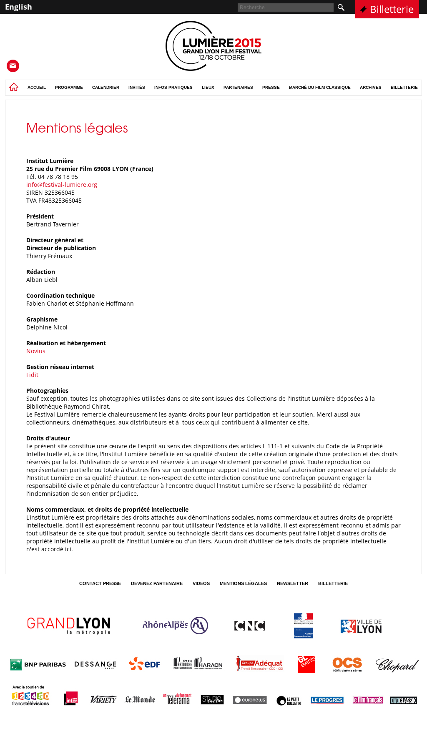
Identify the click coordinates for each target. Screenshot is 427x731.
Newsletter (292, 583)
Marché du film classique (320, 87)
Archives (371, 87)
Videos (201, 583)
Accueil (37, 87)
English (18, 7)
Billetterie (392, 9)
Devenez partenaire (157, 583)
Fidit (32, 375)
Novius (35, 351)
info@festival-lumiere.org (61, 184)
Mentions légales (243, 583)
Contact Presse (100, 583)
